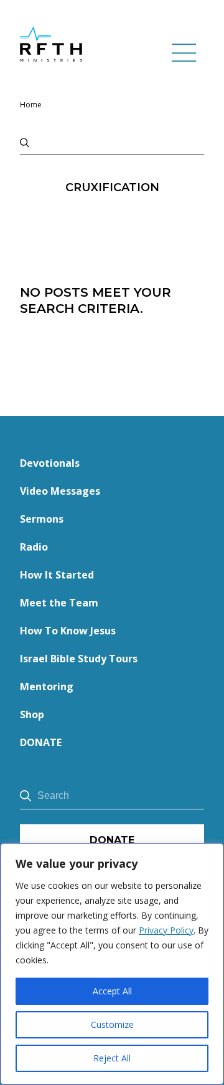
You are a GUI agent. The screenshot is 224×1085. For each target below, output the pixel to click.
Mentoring (46, 686)
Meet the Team (59, 603)
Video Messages (60, 491)
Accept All (112, 991)
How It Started (57, 575)
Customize (112, 1024)
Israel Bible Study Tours (79, 658)
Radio (34, 547)
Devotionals (50, 463)
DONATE (41, 742)
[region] (112, 964)
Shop (32, 714)
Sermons (41, 519)
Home (31, 104)
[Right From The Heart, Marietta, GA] (51, 44)
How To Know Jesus (68, 630)
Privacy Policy (166, 930)
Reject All (112, 1058)
